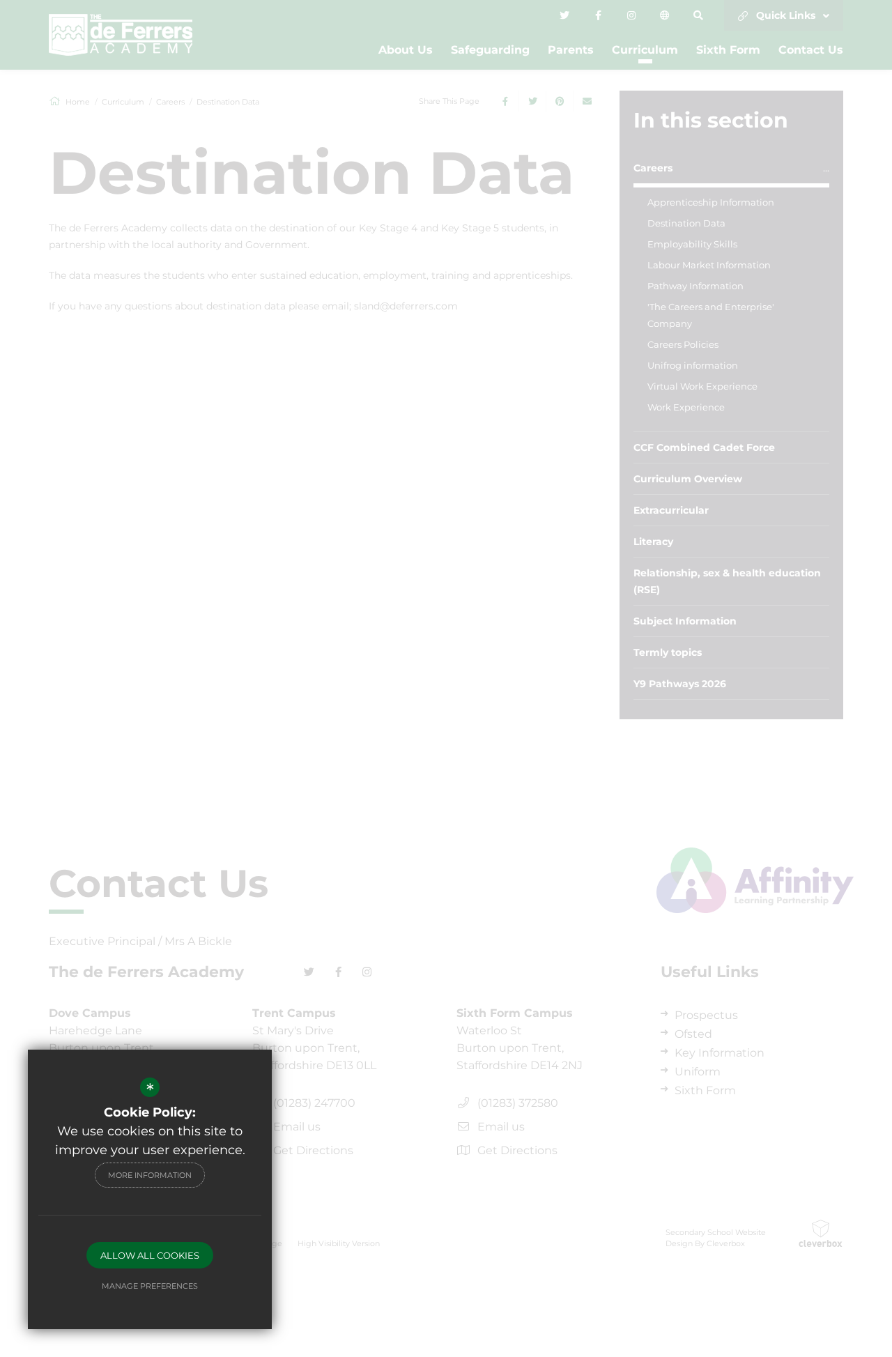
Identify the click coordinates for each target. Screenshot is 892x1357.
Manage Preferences (150, 1286)
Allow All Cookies (149, 1255)
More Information (150, 1175)
